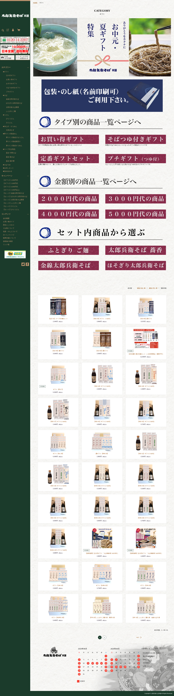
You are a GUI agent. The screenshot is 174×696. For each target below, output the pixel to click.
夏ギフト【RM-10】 (102, 453)
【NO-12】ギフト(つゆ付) (102, 386)
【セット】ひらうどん (11, 209)
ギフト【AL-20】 (58, 453)
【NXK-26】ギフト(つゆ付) (146, 518)
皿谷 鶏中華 (10, 161)
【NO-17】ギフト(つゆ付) (58, 421)
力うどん (9, 123)
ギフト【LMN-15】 (102, 585)
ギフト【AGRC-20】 (58, 617)
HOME (35, 3)
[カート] (18, 30)
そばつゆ (7, 165)
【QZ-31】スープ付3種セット (58, 318)
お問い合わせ (147, 666)
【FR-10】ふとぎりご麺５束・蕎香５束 (102, 617)
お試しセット (9, 168)
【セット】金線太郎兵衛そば (13, 193)
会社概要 (6, 218)
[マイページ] (12, 30)
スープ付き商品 (9, 149)
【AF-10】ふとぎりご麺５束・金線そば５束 (146, 617)
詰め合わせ (8, 171)
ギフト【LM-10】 (58, 585)
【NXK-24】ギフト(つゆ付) (58, 550)
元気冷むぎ (10, 130)
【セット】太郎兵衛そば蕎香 (13, 200)
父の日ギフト (11, 75)
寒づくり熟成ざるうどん (15, 137)
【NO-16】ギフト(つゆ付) (146, 386)
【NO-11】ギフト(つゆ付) (146, 453)
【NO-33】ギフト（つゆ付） (102, 318)
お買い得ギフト (11, 79)
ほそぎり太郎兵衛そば (14, 103)
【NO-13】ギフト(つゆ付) (58, 486)
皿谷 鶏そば (10, 157)
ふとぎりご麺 (11, 111)
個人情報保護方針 (149, 656)
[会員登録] (7, 30)
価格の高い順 (153, 288)
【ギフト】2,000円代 (10, 180)
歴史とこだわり (8, 225)
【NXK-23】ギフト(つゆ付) (102, 518)
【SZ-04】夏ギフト (58, 351)
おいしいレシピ (8, 235)
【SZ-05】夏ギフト (146, 318)
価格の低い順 (141, 288)
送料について (147, 659)
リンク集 (6, 244)
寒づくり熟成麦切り (13, 141)
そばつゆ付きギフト (13, 88)
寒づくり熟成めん (10, 134)
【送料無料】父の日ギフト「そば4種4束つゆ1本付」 (102, 553)
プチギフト (10, 92)
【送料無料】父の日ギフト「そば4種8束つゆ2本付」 (146, 553)
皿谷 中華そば (11, 153)
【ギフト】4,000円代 (10, 187)
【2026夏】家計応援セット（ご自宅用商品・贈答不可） (146, 354)
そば (5, 95)
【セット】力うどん (10, 206)
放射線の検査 (8, 241)
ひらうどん (10, 118)
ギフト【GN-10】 (146, 585)
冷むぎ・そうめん (10, 126)
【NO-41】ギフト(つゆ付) (102, 421)
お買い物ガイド (8, 221)
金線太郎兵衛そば (12, 99)
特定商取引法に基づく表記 (152, 653)
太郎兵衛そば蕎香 (12, 107)
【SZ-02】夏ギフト (102, 351)
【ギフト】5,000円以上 (11, 190)
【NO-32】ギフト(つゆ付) (58, 518)
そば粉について (8, 228)
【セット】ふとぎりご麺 (12, 203)
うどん (6, 115)
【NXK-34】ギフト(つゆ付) (102, 486)
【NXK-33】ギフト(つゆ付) (146, 486)
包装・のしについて (10, 231)
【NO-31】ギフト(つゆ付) (146, 421)
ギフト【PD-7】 (58, 389)
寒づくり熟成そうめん (14, 145)
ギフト (6, 72)
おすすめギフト (11, 83)
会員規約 (146, 663)
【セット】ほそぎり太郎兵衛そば (15, 196)
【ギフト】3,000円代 (10, 183)
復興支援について (9, 238)
